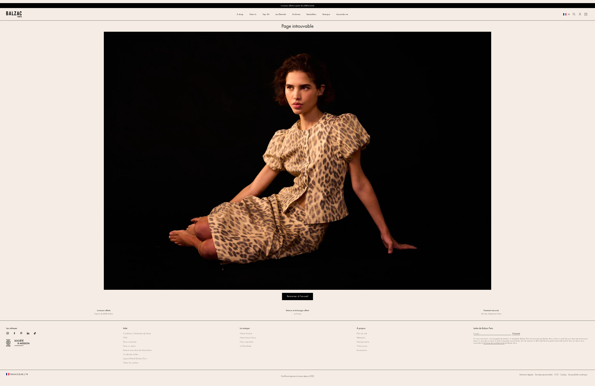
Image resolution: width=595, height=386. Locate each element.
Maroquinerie (363, 341)
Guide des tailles (130, 354)
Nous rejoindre (246, 341)
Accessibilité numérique (577, 374)
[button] (574, 14)
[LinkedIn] (30, 334)
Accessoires (362, 350)
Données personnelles (544, 374)
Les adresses (11, 328)
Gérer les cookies (131, 362)
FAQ (125, 337)
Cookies (563, 374)
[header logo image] (14, 16)
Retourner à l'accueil (297, 296)
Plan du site (362, 333)
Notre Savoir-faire (248, 337)
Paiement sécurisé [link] (491, 310)
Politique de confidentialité (493, 343)
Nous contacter (130, 341)
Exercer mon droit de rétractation (137, 350)
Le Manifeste (245, 346)
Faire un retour (129, 346)
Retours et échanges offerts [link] (297, 310)
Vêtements (361, 337)
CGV (556, 374)
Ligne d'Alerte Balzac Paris (135, 358)
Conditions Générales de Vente (137, 333)
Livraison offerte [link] (103, 310)
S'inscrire (516, 333)
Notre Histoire (246, 333)
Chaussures (362, 346)
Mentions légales (526, 374)
